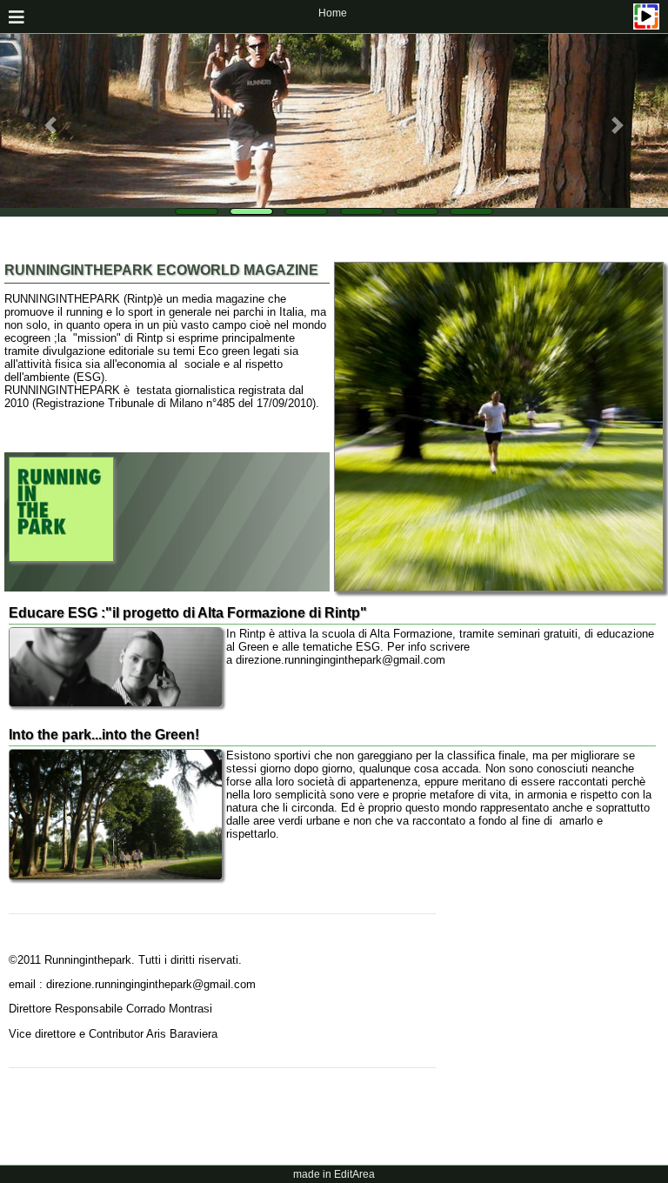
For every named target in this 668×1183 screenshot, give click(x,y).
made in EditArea (334, 1174)
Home (332, 13)
